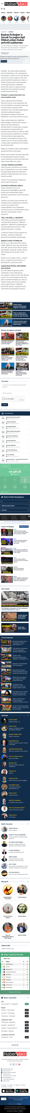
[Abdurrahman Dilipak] (4, 750)
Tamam (20, 1111)
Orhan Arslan (13, 828)
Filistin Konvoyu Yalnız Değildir (18, 780)
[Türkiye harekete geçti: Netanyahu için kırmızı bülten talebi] (7, 366)
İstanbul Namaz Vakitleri (9, 1072)
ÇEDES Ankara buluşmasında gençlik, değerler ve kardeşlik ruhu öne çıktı (7, 358)
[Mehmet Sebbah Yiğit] (4, 735)
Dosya (3, 12)
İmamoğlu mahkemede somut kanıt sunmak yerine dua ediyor (7, 342)
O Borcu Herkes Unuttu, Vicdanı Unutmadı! (18, 743)
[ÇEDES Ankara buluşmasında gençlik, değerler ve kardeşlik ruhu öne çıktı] (7, 351)
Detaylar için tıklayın (15, 992)
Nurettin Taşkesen (15, 800)
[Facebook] (10, 1064)
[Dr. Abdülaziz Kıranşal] (4, 844)
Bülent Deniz (13, 719)
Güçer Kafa (12, 771)
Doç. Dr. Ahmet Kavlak (16, 756)
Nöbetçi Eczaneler (8, 1069)
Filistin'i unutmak (14, 736)
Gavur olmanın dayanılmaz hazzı (18, 874)
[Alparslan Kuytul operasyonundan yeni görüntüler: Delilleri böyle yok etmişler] (22, 336)
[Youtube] (19, 1064)
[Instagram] (16, 1064)
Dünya (23, 12)
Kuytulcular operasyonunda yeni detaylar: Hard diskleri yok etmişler (21, 373)
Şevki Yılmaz (12, 726)
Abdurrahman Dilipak (15, 749)
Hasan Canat (13, 793)
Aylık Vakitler (5, 492)
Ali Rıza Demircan (14, 850)
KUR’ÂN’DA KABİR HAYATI (16, 852)
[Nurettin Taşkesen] (4, 801)
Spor (11, 1086)
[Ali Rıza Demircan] (4, 851)
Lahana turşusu (13, 795)
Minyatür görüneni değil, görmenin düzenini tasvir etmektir (16, 859)
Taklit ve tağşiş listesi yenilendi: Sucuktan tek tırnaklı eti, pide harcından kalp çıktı (22, 358)
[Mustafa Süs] (4, 764)
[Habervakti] (16, 3)
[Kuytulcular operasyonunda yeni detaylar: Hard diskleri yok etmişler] (22, 366)
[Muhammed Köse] (4, 786)
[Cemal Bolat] (4, 816)
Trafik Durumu (7, 1074)
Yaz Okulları (12, 817)
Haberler (4, 32)
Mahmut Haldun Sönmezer (17, 834)
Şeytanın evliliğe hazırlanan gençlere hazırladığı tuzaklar (17, 845)
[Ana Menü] (1, 8)
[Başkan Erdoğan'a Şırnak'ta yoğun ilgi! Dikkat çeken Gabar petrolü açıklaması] (15, 58)
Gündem (9, 12)
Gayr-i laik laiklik (13, 758)
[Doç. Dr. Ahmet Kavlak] (4, 757)
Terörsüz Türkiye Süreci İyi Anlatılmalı (16, 765)
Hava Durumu (7, 1070)
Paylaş (4, 61)
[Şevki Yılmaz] (4, 728)
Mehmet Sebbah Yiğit (15, 734)
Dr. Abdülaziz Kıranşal (16, 842)
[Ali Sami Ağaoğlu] (4, 873)
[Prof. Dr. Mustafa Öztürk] (4, 808)
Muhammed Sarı (14, 741)
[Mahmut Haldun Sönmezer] (4, 836)
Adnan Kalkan (13, 778)
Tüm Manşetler (7, 1077)
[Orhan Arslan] (4, 829)
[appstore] (8, 1091)
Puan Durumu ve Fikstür (9, 1075)
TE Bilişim (19, 1104)
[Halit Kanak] (4, 866)
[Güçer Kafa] (4, 772)
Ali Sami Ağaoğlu (14, 872)
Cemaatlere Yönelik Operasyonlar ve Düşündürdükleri (15, 787)
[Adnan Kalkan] (4, 779)
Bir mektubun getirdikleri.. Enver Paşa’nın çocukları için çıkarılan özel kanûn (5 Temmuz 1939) (18, 867)
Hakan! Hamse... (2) (14, 721)
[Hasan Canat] (4, 794)
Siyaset (16, 12)
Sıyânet (11, 773)
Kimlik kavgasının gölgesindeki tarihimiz (18, 837)
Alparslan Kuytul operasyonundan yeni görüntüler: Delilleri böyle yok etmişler (22, 343)
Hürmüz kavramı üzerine (16, 810)
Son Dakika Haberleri (8, 1079)
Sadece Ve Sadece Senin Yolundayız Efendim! (16, 729)
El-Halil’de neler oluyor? (16, 802)
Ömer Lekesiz (13, 857)
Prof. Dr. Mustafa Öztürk (17, 807)
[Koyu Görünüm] (4, 8)
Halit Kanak (12, 864)
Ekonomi (5, 1086)
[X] (13, 1064)
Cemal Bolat (13, 815)
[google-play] (22, 1091)
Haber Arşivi (6, 1080)
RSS (4, 1098)
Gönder (4, 404)
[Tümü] (28, 715)
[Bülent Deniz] (4, 720)
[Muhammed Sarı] (4, 742)
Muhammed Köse (14, 785)
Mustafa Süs (13, 763)
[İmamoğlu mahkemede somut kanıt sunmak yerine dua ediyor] (7, 336)
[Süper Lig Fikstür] (28, 997)
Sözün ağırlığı (13, 830)
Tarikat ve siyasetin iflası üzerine (18, 751)
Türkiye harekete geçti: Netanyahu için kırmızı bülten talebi (7, 372)
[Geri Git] (2, 3)
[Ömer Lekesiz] (4, 858)
